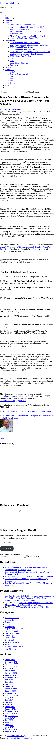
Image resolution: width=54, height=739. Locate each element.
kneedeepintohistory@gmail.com (13, 401)
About (7, 16)
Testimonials (10, 40)
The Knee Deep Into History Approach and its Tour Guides (27, 599)
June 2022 (9, 682)
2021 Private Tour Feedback (21, 56)
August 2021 (10, 698)
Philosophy (9, 18)
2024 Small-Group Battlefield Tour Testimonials (29, 45)
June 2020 (9, 722)
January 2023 (10, 675)
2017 (12, 61)
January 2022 (10, 691)
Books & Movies (12, 618)
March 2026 (10, 660)
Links (12, 78)
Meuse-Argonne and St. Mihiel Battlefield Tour (29, 36)
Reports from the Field (14, 629)
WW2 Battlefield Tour (14, 647)
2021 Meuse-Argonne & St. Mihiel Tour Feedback (30, 52)
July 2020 (9, 720)
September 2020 (11, 716)
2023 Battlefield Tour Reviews (22, 47)
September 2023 (11, 666)
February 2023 (11, 673)
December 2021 (11, 693)
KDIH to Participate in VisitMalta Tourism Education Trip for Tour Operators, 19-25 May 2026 (29, 568)
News (7, 624)
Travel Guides (15, 76)
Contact (13, 83)
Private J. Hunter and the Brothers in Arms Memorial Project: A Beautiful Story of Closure (29, 604)
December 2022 (11, 677)
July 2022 (9, 680)
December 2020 (11, 711)
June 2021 (9, 700)
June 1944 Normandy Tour (21, 29)
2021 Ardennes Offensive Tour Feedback (26, 54)
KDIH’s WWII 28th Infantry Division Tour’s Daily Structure (29, 576)
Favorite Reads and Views (20, 74)
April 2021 (9, 704)
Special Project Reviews (19, 63)
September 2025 (11, 664)
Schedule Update (12, 631)
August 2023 (10, 668)
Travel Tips (9, 635)
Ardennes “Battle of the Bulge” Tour (24, 38)
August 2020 (10, 718)
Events (7, 622)
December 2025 (11, 662)
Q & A (12, 72)
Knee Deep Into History (9, 3)
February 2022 (11, 689)
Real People (10, 627)
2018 (12, 58)
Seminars (8, 67)
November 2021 (11, 695)
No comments (17, 109)
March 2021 (10, 707)
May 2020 (9, 725)
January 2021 (10, 709)
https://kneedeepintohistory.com (12, 396)
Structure (8, 20)
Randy (2, 438)
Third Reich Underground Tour (22, 25)
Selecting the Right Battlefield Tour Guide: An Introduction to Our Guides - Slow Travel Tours (29, 597)
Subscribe (7, 548)
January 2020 (10, 731)
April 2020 (9, 727)
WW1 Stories (10, 644)
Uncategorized (11, 640)
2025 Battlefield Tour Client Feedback (25, 43)
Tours (7, 22)
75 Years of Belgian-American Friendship (32, 607)
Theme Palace (14, 738)
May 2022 (9, 684)
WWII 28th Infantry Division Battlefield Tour (28, 27)
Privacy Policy (27, 738)
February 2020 (11, 729)
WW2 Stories (10, 649)
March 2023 (10, 671)
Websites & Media (12, 642)
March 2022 (10, 686)
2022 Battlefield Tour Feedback (22, 49)
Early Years (14, 65)
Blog (7, 85)
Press (12, 81)
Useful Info (9, 70)
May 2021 (9, 702)
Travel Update (10, 638)
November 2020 (11, 713)
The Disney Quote (12, 633)
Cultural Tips (10, 620)
